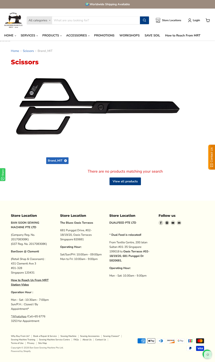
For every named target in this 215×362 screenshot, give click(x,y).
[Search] (144, 20)
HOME (9, 35)
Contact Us (100, 339)
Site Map (42, 343)
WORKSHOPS (129, 35)
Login (196, 20)
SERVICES (28, 35)
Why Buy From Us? (20, 336)
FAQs (76, 339)
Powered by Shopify (21, 351)
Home (15, 51)
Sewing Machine (68, 336)
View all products (125, 181)
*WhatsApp (18, 316)
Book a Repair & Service (45, 336)
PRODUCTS (51, 35)
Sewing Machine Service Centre (54, 339)
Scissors (28, 51)
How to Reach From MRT (182, 35)
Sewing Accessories (89, 336)
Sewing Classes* (111, 336)
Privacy (30, 343)
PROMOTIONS (104, 35)
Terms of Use (17, 343)
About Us (87, 339)
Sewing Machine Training (23, 339)
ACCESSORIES (77, 35)
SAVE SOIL (152, 35)
